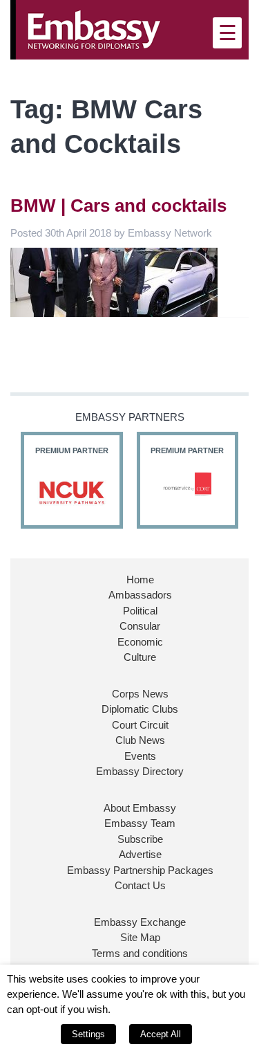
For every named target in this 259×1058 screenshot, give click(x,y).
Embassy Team (139, 823)
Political (140, 611)
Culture (140, 657)
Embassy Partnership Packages (140, 870)
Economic (140, 642)
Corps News (140, 694)
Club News (140, 740)
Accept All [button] (160, 1034)
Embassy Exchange (140, 922)
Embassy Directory (140, 771)
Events (140, 756)
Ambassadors (140, 595)
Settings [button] (88, 1034)
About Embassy (140, 808)
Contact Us (140, 885)
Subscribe (140, 839)
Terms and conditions (140, 953)
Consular (139, 626)
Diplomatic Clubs (140, 709)
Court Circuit (140, 725)
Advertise (140, 854)
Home (140, 579)
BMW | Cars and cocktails (118, 205)
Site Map (140, 937)
